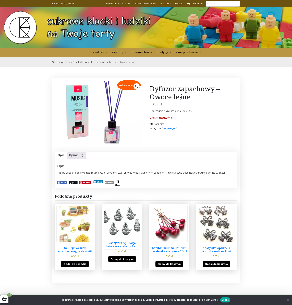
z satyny (162, 52)
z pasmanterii (140, 52)
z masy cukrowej (187, 52)
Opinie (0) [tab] (76, 155)
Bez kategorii (81, 62)
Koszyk (126, 3)
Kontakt (179, 3)
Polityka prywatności (144, 3)
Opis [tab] (61, 155)
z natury (117, 52)
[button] (136, 86)
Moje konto (112, 3)
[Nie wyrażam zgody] (287, 300)
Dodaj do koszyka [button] (75, 264)
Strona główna (61, 62)
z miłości (98, 52)
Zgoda (225, 299)
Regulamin (165, 3)
